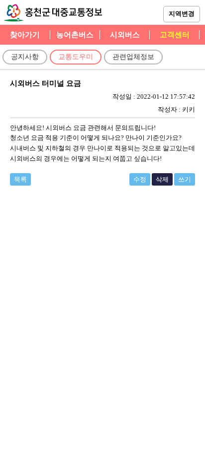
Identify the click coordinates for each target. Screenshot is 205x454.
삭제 (162, 179)
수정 (139, 179)
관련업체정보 (133, 57)
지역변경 (182, 13)
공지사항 (25, 57)
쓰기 (184, 179)
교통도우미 (75, 57)
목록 (20, 179)
